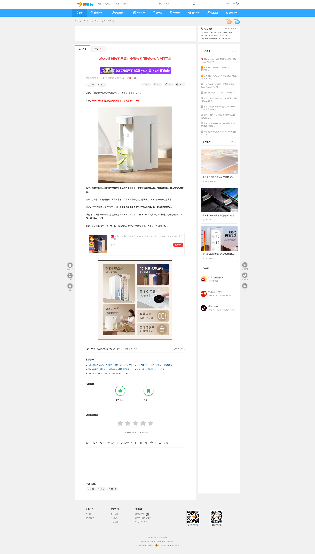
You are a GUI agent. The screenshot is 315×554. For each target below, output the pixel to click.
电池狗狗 (214, 13)
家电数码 (97, 21)
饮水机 (112, 489)
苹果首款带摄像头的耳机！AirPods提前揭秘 (215, 38)
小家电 (104, 21)
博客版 (125, 4)
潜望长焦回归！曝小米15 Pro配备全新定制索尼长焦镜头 (109, 369)
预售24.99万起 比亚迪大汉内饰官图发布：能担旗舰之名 (218, 116)
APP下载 (70, 269)
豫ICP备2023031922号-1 (144, 545)
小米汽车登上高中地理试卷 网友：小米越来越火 (155, 365)
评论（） (98, 49)
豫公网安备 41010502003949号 (168, 545)
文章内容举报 (179, 349)
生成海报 (165, 443)
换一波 (233, 51)
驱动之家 (233, 13)
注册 (233, 4)
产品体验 (119, 13)
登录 (227, 4)
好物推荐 (177, 13)
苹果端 (116, 4)
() (131, 78)
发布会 (159, 13)
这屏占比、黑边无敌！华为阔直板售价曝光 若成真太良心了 (219, 77)
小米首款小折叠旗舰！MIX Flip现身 (150, 369)
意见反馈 (114, 518)
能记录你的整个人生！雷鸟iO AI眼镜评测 (218, 93)
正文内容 (83, 49)
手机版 (99, 4)
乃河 (116, 78)
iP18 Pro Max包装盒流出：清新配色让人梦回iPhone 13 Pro (219, 99)
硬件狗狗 (196, 13)
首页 (81, 13)
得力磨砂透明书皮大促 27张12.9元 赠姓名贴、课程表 (219, 178)
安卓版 (107, 4)
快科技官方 (146, 518)
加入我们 (114, 514)
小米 (91, 84)
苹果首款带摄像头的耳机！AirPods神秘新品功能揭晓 (218, 133)
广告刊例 (114, 522)
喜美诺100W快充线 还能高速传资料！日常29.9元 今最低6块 (219, 60)
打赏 (112, 443)
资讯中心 (90, 21)
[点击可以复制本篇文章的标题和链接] (134, 78)
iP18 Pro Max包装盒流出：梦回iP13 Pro (214, 35)
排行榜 (139, 13)
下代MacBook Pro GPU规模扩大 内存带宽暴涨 (216, 32)
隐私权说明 (90, 518)
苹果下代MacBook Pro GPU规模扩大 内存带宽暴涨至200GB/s (218, 124)
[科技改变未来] (83, 4)
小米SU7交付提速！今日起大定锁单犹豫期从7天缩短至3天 (110, 373)
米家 (101, 84)
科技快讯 (98, 13)
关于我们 (89, 514)
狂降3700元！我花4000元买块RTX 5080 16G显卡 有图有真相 (218, 108)
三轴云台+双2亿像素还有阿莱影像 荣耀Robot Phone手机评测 (217, 85)
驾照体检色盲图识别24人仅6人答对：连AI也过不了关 (218, 69)
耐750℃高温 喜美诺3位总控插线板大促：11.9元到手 (219, 254)
